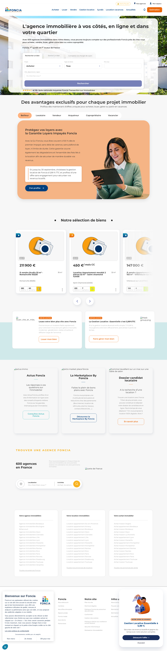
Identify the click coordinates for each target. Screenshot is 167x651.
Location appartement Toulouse (79, 562)
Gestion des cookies (91, 618)
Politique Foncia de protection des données (95, 610)
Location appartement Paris (78, 554)
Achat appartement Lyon (124, 537)
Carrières (61, 606)
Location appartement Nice (78, 551)
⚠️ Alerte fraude (123, 4)
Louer (64, 10)
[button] (144, 9)
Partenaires (62, 623)
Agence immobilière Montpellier (32, 546)
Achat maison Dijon (122, 532)
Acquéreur (73, 115)
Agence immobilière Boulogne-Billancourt (32, 527)
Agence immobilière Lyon (29, 540)
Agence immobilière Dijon (29, 532)
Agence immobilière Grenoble (31, 535)
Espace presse (63, 613)
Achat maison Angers (122, 524)
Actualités (114, 616)
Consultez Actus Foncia (36, 415)
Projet (26, 62)
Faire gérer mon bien (103, 339)
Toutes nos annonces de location (79, 568)
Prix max (106, 62)
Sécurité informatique (92, 627)
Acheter (55, 10)
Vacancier (113, 115)
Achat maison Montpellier (124, 546)
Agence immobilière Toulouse (31, 562)
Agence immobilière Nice (29, 551)
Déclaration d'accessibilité (93, 630)
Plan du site (89, 602)
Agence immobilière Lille (29, 537)
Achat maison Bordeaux (123, 529)
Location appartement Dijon (78, 532)
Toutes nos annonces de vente (126, 568)
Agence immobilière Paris (29, 554)
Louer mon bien (49, 339)
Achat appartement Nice (124, 554)
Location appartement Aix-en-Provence (82, 524)
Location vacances (114, 10)
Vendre (73, 10)
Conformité (89, 614)
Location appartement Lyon (78, 540)
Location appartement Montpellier (80, 546)
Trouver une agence (118, 606)
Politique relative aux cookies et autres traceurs (96, 622)
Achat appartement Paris (124, 556)
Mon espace (157, 4)
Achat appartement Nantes (125, 548)
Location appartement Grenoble (79, 535)
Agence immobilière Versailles (31, 565)
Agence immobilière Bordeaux (31, 524)
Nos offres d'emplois (65, 609)
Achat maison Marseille (123, 540)
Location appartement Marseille (79, 543)
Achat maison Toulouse (123, 562)
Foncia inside (62, 616)
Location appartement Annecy (79, 526)
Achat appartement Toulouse (125, 559)
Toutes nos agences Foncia (29, 570)
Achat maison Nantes (122, 551)
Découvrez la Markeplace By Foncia (83, 417)
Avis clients (62, 620)
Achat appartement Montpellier (126, 543)
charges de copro (80, 56)
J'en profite (34, 188)
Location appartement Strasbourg (80, 559)
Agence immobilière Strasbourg (32, 559)
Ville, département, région (32, 72)
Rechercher (32, 56)
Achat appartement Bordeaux (126, 526)
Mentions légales (90, 606)
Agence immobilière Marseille (31, 543)
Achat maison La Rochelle (124, 535)
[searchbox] (83, 76)
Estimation (155, 10)
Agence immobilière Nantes (30, 548)
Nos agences (141, 4)
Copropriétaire (93, 115)
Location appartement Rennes (79, 556)
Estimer (54, 56)
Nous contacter (116, 602)
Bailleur (25, 115)
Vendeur (56, 115)
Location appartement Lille (77, 537)
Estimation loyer (116, 613)
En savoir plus (131, 421)
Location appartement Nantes (79, 548)
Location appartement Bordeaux (80, 529)
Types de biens (68, 62)
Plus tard (141, 643)
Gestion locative (86, 10)
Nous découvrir (63, 602)
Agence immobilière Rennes (30, 556)
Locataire (40, 115)
